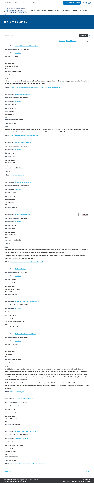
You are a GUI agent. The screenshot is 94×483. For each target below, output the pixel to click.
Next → (88, 471)
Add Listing (84, 41)
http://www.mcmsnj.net (17, 392)
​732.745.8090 (7, 3)
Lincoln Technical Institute (23, 142)
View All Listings (71, 41)
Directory (62, 41)
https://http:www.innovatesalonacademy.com (24, 135)
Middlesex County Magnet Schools (25, 334)
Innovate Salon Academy (22, 94)
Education (18, 53)
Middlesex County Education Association (27, 301)
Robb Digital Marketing (20, 481)
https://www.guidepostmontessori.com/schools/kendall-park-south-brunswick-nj (35, 87)
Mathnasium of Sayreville (22, 214)
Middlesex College (20, 269)
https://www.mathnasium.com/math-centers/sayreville (26, 262)
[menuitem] (33, 10)
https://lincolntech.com (17, 175)
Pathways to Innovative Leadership (25, 431)
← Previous (7, 471)
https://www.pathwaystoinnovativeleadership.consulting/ (27, 464)
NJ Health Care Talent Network (24, 399)
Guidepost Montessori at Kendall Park (26, 46)
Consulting (18, 438)
